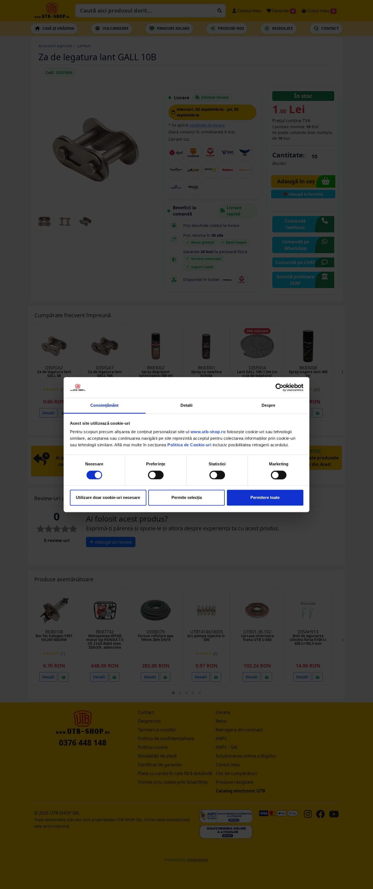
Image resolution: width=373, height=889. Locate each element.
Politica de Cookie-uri (189, 445)
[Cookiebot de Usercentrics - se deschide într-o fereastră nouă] (279, 387)
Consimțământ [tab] (104, 405)
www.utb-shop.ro (208, 432)
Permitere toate (265, 497)
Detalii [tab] (186, 405)
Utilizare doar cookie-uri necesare (108, 497)
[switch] (156, 475)
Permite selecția (186, 497)
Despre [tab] (269, 405)
